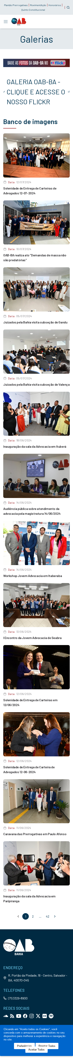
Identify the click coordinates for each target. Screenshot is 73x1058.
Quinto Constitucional (33, 9)
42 (47, 916)
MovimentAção (38, 5)
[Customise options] (68, 7)
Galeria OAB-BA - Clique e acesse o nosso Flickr (36, 92)
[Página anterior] (18, 916)
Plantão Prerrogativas (16, 5)
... (40, 916)
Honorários (54, 5)
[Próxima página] (55, 916)
